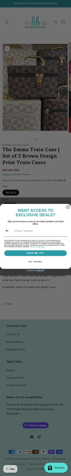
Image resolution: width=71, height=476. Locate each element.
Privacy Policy (34, 246)
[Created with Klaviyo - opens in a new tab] (35, 270)
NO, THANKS (35, 262)
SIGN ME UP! (35, 253)
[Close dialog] (68, 207)
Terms (42, 246)
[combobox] (8, 231)
